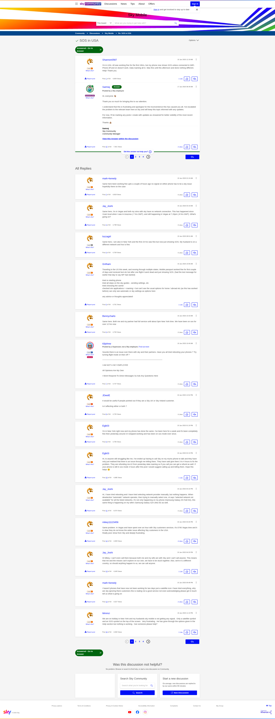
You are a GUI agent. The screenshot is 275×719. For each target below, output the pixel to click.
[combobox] (142, 23)
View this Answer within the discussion (120, 139)
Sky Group (219, 706)
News (124, 3)
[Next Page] (148, 157)
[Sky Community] (90, 3)
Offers (151, 3)
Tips (132, 3)
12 (107, 541)
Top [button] (270, 706)
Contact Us (197, 706)
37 (107, 147)
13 (107, 571)
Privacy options (57, 706)
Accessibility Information (146, 706)
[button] (196, 59)
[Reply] (195, 79)
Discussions (110, 3)
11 (106, 510)
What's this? (90, 71)
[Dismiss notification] (197, 9)
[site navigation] (76, 4)
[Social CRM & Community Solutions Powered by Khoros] (266, 712)
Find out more (144, 347)
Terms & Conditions (84, 706)
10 (107, 477)
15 (107, 632)
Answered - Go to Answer (89, 49)
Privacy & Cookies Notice (114, 706)
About (141, 3)
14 (107, 602)
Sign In (195, 4)
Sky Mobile (137, 15)
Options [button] (192, 40)
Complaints (174, 706)
